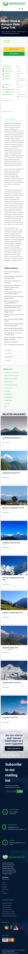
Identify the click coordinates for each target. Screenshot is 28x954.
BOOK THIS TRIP (14, 49)
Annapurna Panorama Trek (11, 543)
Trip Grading (7, 403)
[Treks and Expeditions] (14, 3)
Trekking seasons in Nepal (10, 385)
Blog (3, 891)
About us (4, 884)
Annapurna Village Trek (10, 647)
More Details (5, 442)
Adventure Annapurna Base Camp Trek (13, 579)
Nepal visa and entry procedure (11, 375)
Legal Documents (8, 388)
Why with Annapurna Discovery (11, 372)
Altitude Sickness (8, 381)
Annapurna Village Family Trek (12, 612)
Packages (4, 887)
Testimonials (5, 889)
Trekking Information (7, 903)
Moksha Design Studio (13, 953)
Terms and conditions (7, 909)
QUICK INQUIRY (14, 53)
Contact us (4, 893)
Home (3, 882)
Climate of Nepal (8, 394)
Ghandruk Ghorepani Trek (11, 473)
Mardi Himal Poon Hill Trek (11, 438)
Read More (5, 877)
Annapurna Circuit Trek (10, 717)
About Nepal (7, 391)
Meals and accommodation (10, 378)
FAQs (5, 406)
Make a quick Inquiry (14, 748)
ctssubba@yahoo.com (13, 827)
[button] (19, 8)
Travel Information (6, 907)
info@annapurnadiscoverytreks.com (17, 829)
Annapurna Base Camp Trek (11, 682)
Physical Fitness (8, 400)
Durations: (4, 439)
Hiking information (8, 397)
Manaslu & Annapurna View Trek (13, 508)
